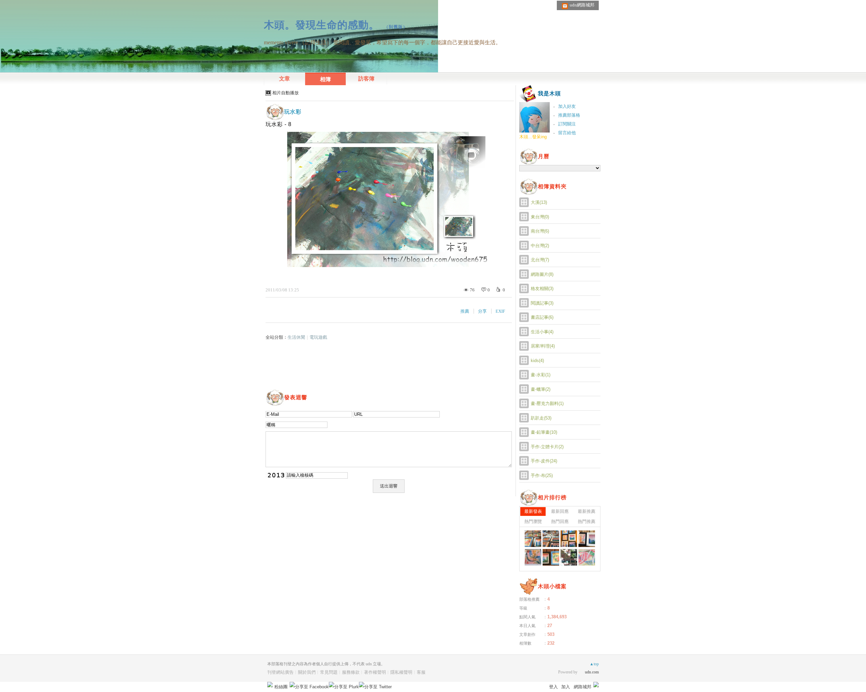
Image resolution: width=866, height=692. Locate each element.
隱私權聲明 (401, 672)
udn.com (592, 672)
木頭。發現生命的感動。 (321, 24)
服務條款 (351, 672)
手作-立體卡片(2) (547, 446)
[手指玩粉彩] (533, 538)
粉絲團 (281, 686)
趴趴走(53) (541, 418)
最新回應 (560, 511)
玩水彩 (292, 112)
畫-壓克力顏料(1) (547, 403)
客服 (421, 672)
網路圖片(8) (542, 274)
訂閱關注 (567, 123)
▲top (594, 664)
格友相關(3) (542, 288)
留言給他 (567, 132)
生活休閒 (296, 337)
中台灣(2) (540, 245)
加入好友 (567, 106)
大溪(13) (539, 202)
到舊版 (396, 26)
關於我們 (307, 672)
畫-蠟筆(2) (540, 389)
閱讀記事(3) (542, 303)
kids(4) (537, 360)
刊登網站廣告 (280, 672)
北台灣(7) (540, 259)
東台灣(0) (540, 216)
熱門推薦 (586, 521)
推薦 (464, 311)
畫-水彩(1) (540, 374)
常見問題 (329, 672)
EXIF (500, 311)
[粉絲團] (270, 684)
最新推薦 (586, 511)
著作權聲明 (375, 672)
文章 (284, 78)
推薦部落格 (569, 115)
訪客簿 (366, 78)
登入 (553, 686)
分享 (482, 311)
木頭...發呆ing (533, 136)
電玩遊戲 (318, 337)
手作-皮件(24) (544, 460)
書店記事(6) (542, 317)
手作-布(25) (542, 475)
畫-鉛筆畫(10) (544, 432)
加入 (565, 686)
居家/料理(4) (543, 346)
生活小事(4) (542, 331)
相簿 (325, 79)
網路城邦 (582, 686)
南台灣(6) (540, 231)
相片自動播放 (285, 92)
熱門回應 (560, 521)
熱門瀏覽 (533, 521)
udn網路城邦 (582, 4)
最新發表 (533, 511)
